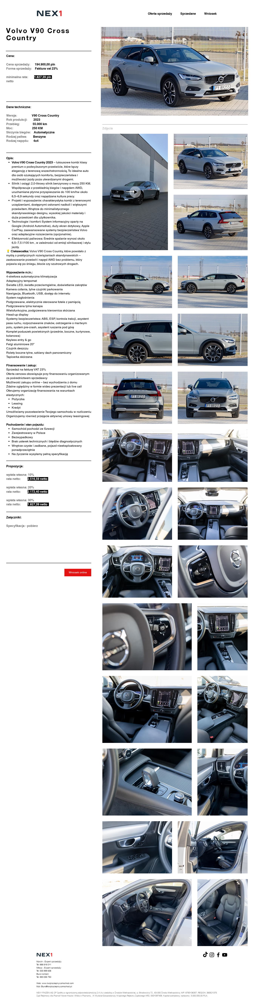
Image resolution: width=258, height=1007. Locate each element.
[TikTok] (205, 955)
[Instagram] (212, 955)
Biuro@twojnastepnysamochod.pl (56, 986)
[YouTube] (225, 955)
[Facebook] (218, 955)
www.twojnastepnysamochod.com (58, 983)
